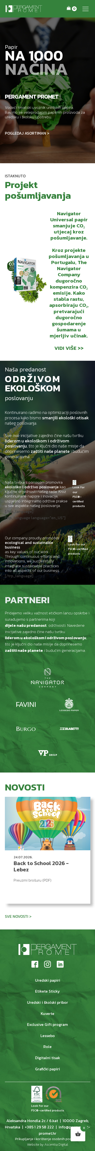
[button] (85, 9)
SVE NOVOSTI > (18, 916)
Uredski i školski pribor (47, 1002)
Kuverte (47, 1013)
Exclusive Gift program (47, 1024)
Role (47, 1046)
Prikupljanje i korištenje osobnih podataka (47, 1139)
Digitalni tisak (47, 1058)
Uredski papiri (47, 980)
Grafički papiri (47, 1069)
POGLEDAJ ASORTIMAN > (27, 133)
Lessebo (47, 1036)
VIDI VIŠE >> (69, 348)
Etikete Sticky (47, 991)
